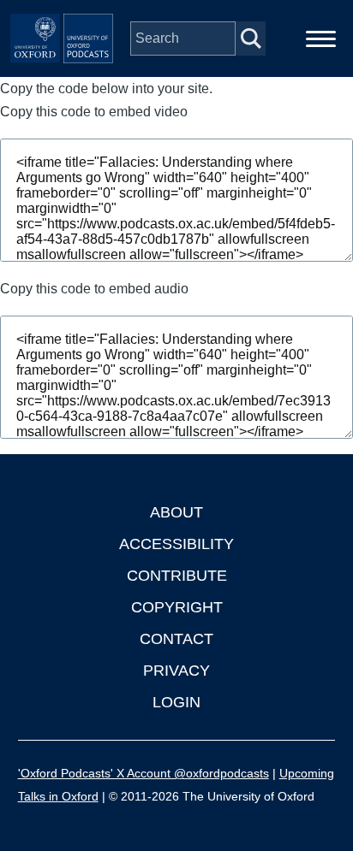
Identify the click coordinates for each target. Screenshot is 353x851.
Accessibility (176, 544)
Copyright (177, 607)
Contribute (177, 575)
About (176, 512)
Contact (176, 638)
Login (176, 702)
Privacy (176, 670)
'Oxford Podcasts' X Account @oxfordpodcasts (143, 773)
